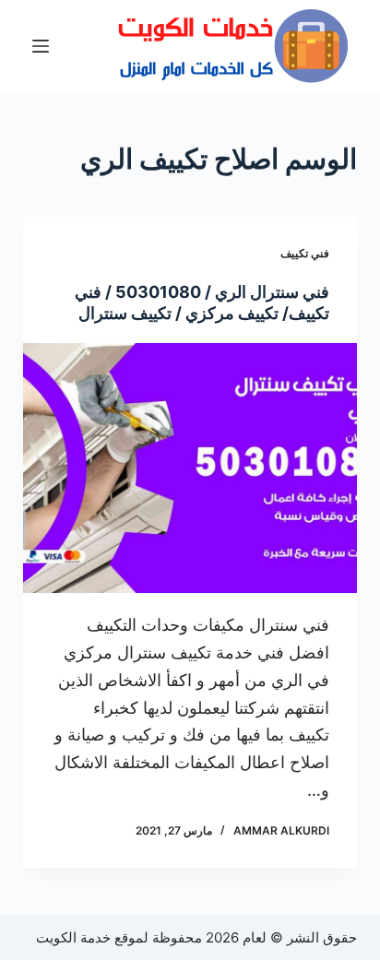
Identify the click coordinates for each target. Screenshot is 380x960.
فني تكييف (304, 253)
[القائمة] (40, 46)
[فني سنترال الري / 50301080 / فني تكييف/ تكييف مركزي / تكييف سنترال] (190, 468)
